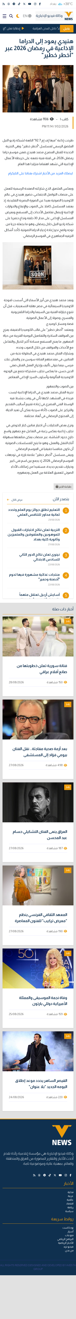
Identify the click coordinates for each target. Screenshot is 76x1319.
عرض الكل (17, 499)
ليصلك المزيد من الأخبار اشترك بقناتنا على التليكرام (40, 173)
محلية (70, 1192)
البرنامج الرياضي (65, 1239)
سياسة (69, 1211)
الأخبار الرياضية (65, 1242)
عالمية (70, 1199)
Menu (4, 16)
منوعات (69, 1235)
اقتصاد (69, 1203)
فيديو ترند (68, 1246)
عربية (70, 1196)
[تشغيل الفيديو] (38, 636)
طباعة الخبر (64, 486)
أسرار (70, 1231)
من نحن (69, 1250)
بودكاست (67, 1227)
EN (25, 16)
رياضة (70, 1207)
